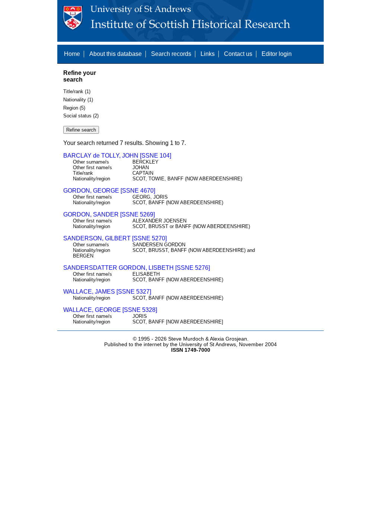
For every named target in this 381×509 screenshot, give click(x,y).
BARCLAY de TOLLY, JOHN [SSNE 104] (117, 155)
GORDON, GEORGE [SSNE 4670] (109, 190)
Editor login (277, 54)
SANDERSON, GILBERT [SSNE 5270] (115, 238)
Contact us (238, 54)
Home (72, 54)
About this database (115, 54)
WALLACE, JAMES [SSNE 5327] (107, 291)
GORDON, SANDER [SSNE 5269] (109, 214)
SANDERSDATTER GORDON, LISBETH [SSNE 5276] (136, 268)
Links (208, 54)
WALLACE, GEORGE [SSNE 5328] (110, 310)
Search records (171, 54)
